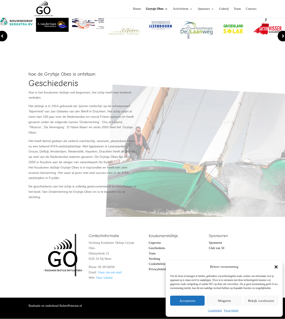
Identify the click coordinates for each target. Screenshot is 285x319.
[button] (276, 267)
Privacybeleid (231, 310)
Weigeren (224, 301)
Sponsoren (215, 242)
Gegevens (155, 242)
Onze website (104, 277)
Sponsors (204, 8)
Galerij (224, 8)
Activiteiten (180, 8)
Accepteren (187, 301)
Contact (251, 8)
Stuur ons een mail (110, 272)
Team (237, 8)
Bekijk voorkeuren (261, 301)
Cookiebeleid (215, 310)
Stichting (154, 258)
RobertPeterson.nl (70, 305)
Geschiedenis (157, 248)
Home (137, 8)
